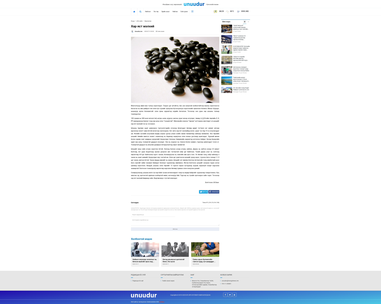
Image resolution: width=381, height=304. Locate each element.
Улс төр (156, 11)
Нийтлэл (148, 11)
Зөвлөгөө (147, 21)
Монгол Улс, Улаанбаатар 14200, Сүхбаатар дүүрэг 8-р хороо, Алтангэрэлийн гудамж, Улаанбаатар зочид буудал (204, 283)
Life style (139, 21)
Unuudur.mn (138, 31)
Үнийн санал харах (168, 281)
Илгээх (175, 229)
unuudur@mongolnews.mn (230, 281)
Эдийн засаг (165, 11)
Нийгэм (175, 11)
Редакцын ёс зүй (137, 281)
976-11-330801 (226, 284)
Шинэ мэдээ (226, 22)
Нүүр (132, 21)
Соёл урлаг (184, 11)
